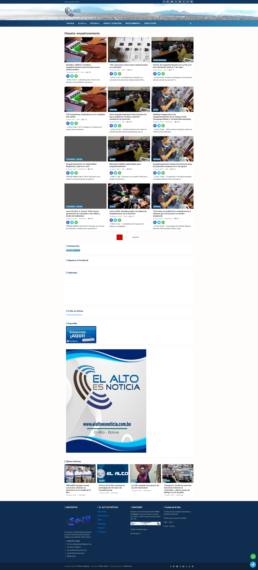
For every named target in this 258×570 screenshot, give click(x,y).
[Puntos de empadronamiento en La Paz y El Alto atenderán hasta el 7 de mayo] (172, 49)
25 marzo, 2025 (114, 122)
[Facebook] (68, 76)
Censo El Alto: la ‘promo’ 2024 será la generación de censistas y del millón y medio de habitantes (83, 213)
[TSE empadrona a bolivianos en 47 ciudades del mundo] (85, 99)
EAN (82, 72)
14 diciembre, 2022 (115, 216)
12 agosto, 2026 (136, 490)
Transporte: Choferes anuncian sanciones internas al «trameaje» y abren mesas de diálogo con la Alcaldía (177, 488)
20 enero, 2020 (157, 218)
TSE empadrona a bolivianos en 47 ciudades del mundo (85, 115)
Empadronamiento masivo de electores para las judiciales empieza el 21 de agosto (172, 165)
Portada (70, 23)
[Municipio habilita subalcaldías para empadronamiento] (129, 149)
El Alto (81, 23)
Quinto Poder (150, 23)
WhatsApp (101, 524)
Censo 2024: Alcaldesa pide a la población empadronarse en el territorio (128, 212)
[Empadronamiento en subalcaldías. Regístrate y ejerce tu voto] (85, 149)
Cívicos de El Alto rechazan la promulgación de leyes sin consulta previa (112, 487)
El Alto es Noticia (73, 60)
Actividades (71, 159)
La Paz (156, 109)
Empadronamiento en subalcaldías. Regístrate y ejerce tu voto (81, 165)
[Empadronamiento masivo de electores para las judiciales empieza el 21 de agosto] (172, 149)
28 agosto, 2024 (158, 122)
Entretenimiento (132, 23)
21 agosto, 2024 (71, 169)
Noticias (94, 23)
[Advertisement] (126, 289)
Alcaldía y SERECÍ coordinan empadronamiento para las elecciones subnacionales (83, 67)
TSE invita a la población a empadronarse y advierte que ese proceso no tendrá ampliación (172, 213)
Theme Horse (103, 566)
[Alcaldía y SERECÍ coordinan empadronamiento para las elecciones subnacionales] (85, 49)
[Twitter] (72, 76)
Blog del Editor (103, 516)
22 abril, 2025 (70, 119)
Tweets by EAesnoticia (74, 315)
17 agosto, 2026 (104, 493)
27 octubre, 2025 (114, 70)
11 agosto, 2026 (169, 495)
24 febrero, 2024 (71, 218)
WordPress (128, 566)
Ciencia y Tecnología (112, 23)
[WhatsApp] (76, 76)
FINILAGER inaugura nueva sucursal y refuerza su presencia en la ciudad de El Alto (78, 488)
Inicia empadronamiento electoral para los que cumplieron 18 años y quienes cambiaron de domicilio (128, 116)
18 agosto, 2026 (71, 495)
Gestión (79, 159)
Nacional (113, 60)
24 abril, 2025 (157, 70)
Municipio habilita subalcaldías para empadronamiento (125, 165)
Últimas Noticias (73, 461)
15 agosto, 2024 (158, 169)
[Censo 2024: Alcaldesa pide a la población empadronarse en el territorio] (129, 196)
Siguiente (135, 237)
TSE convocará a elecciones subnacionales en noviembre (128, 66)
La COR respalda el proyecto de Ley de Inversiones (145, 486)
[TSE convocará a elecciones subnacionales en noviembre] (129, 49)
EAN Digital (168, 122)
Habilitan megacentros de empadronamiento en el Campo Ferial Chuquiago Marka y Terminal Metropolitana (172, 116)
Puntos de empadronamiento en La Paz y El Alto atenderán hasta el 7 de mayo (172, 66)
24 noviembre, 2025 (72, 72)
